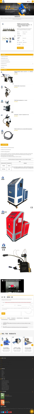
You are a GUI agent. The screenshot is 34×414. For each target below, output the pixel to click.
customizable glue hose (5, 387)
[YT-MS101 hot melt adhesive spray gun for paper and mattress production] (7, 77)
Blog (24, 408)
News (2, 375)
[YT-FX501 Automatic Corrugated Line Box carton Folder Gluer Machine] (17, 341)
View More (16, 87)
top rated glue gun (12, 319)
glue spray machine (5, 384)
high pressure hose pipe (5, 388)
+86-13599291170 (6, 361)
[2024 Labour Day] (2, 402)
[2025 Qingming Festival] (2, 396)
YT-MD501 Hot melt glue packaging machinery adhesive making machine (28, 348)
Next (32, 345)
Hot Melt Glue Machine (4, 56)
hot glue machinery (4, 319)
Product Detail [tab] (4, 144)
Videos (3, 374)
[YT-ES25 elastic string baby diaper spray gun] (7, 106)
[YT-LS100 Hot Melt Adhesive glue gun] (7, 92)
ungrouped (5, 18)
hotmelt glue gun (19, 318)
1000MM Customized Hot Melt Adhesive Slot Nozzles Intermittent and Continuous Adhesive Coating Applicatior (18, 302)
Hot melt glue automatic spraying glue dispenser (21, 114)
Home (2, 18)
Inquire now (20, 47)
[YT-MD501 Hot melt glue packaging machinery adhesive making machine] (28, 341)
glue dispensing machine (5, 382)
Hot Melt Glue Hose (4, 65)
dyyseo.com (7, 409)
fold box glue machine (5, 389)
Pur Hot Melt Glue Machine (5, 60)
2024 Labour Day (7, 402)
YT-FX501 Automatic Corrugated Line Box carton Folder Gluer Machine (17, 348)
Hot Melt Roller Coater (4, 58)
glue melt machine (4, 383)
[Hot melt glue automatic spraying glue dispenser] (7, 120)
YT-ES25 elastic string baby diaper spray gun (20, 100)
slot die (9, 318)
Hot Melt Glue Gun (3, 63)
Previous (2, 345)
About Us (3, 373)
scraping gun (13, 318)
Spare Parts (2, 67)
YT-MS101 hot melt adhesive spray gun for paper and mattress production (23, 72)
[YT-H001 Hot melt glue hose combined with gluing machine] (7, 135)
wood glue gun (26, 318)
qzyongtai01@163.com (8, 364)
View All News (3, 406)
